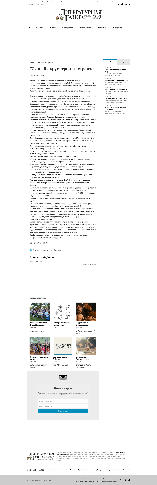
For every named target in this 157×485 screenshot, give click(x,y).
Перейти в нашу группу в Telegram (47, 250)
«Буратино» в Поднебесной (116, 80)
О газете (86, 479)
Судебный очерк (78, 470)
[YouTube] (126, 4)
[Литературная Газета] (78, 15)
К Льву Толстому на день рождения (115, 108)
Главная (32, 63)
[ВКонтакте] (118, 4)
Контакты (114, 479)
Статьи (39, 63)
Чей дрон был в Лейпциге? (116, 89)
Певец (66, 470)
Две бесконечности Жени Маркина (115, 70)
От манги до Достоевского (116, 98)
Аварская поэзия (122, 470)
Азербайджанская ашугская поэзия (100, 470)
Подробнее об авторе (89, 264)
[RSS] (129, 4)
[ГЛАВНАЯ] (29, 28)
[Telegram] (122, 4)
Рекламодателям (96, 479)
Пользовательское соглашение (84, 481)
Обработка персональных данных (107, 481)
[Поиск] (128, 28)
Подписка (106, 479)
